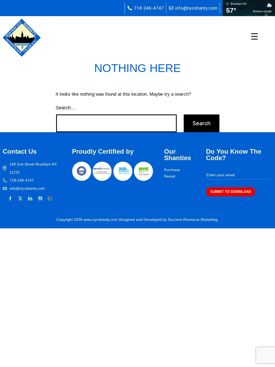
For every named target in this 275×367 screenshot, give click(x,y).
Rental (169, 176)
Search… (66, 107)
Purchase (172, 170)
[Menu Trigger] (254, 36)
